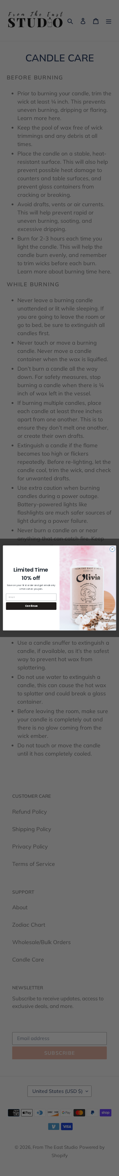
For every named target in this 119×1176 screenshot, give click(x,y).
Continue (31, 606)
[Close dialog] (112, 549)
